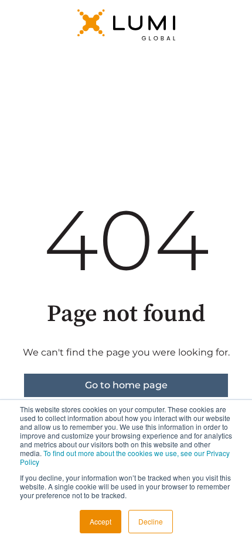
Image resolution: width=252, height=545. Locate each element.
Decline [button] (150, 521)
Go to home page (126, 385)
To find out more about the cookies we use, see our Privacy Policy (125, 457)
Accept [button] (100, 521)
